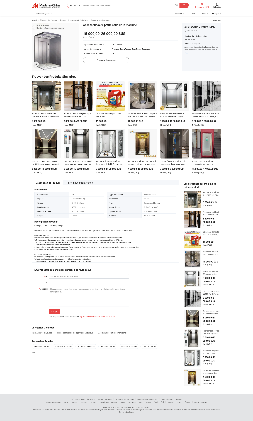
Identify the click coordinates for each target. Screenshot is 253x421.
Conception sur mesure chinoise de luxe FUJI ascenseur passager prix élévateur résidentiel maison (211, 312)
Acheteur (178, 13)
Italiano (114, 402)
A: (47, 282)
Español (74, 402)
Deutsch (122, 402)
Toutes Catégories (42, 13)
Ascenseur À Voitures (86, 346)
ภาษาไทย (170, 402)
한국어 (148, 402)
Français (93, 402)
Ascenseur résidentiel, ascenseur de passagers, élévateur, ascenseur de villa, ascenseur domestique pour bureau (211, 371)
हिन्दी (162, 402)
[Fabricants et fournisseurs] (46, 5)
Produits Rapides (167, 399)
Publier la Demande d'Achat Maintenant (98, 316)
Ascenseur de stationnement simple (112, 333)
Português (83, 402)
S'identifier (217, 7)
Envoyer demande (106, 60)
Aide (193, 13)
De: (46, 276)
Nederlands (132, 402)
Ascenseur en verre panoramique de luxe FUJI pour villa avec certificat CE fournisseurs (211, 253)
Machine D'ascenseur (63, 346)
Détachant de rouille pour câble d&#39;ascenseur (211, 233)
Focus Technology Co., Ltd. (125, 407)
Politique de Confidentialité (124, 399)
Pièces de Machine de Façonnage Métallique (75, 333)
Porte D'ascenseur (108, 346)
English (65, 402)
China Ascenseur (149, 346)
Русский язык (104, 402)
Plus (186, 53)
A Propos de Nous (78, 399)
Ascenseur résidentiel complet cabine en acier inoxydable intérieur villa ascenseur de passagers (211, 193)
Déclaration (91, 399)
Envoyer (54, 311)
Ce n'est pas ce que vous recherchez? (64, 316)
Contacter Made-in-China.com (147, 399)
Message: (43, 289)
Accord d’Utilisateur (105, 399)
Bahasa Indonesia (200, 402)
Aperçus (178, 399)
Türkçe (178, 402)
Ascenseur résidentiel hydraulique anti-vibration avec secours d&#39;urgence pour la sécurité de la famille (211, 213)
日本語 (156, 402)
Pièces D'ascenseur (41, 346)
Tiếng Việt (187, 402)
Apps (204, 13)
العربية (141, 402)
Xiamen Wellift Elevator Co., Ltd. (199, 26)
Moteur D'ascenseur (129, 346)
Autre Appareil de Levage (42, 333)
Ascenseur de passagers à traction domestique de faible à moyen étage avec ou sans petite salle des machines (211, 352)
